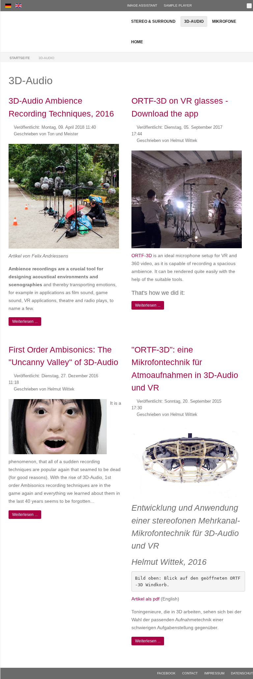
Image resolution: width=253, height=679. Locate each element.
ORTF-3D (141, 255)
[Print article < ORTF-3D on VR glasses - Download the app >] (236, 127)
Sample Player (178, 5)
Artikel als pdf (145, 598)
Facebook (166, 673)
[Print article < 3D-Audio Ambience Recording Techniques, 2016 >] (113, 127)
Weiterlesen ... (25, 321)
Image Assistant (142, 5)
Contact (190, 673)
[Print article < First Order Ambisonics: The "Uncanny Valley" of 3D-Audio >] (113, 376)
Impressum (214, 673)
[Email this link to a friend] (120, 127)
